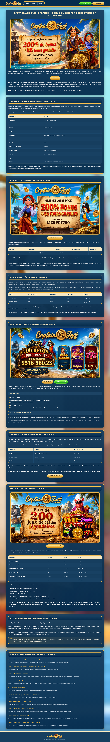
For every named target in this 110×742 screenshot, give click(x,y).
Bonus (41, 3)
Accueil (27, 3)
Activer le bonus (55, 238)
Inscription (85, 3)
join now (55, 78)
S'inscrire (47, 382)
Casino (34, 3)
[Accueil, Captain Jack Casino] (13, 3)
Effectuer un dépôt (55, 546)
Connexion (98, 3)
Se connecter (61, 382)
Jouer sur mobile (55, 475)
